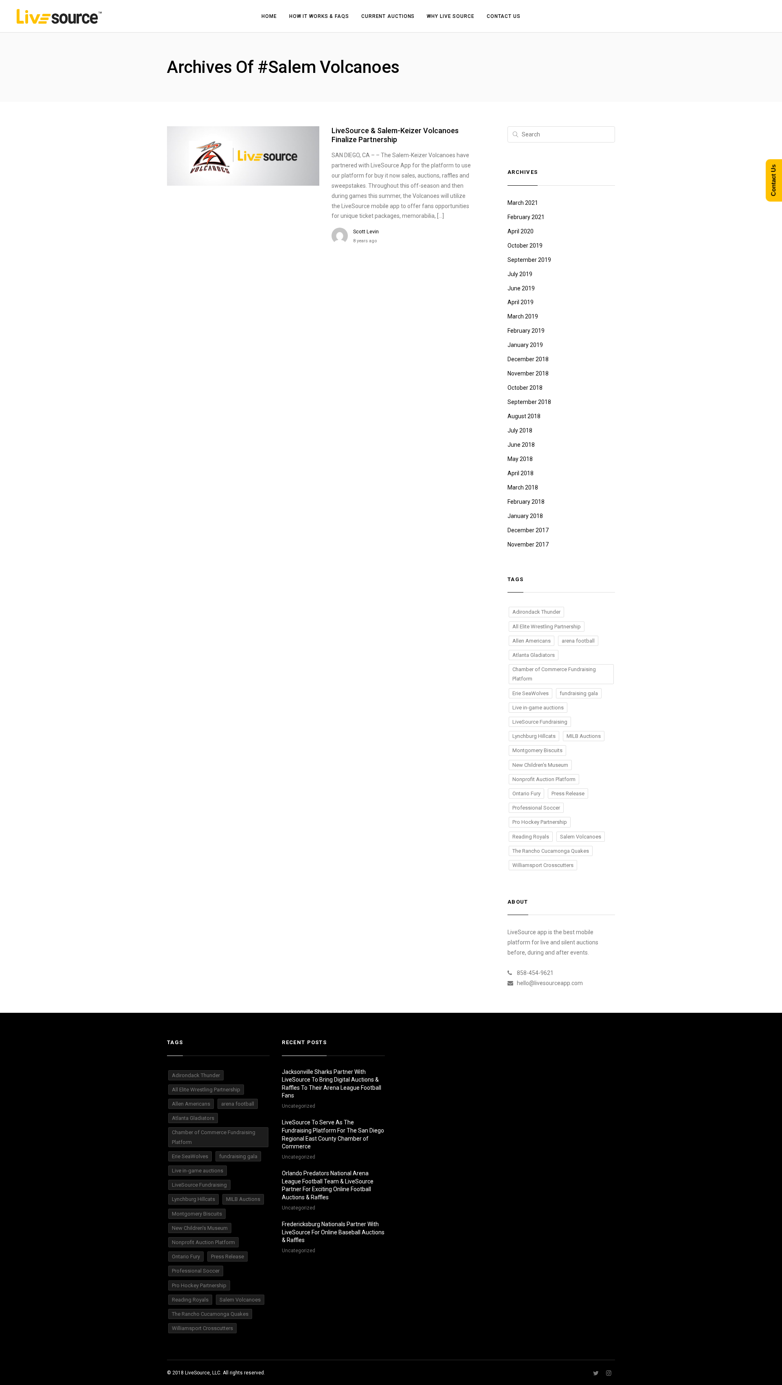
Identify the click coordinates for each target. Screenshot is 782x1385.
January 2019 (525, 345)
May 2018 (520, 459)
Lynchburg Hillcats (534, 736)
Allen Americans (531, 641)
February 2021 (526, 217)
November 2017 (528, 544)
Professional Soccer (536, 808)
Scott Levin (366, 231)
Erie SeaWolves (530, 693)
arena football (578, 641)
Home (269, 16)
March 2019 (522, 316)
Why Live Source (450, 16)
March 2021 (522, 203)
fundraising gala (579, 693)
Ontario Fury (526, 793)
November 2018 (528, 373)
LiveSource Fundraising (539, 722)
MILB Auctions (584, 736)
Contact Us (504, 16)
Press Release (567, 793)
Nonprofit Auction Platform (544, 779)
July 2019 (519, 274)
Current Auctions (388, 16)
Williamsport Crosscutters (542, 865)
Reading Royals (530, 837)
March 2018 (522, 487)
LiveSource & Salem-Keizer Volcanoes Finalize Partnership (395, 135)
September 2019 (529, 260)
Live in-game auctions (538, 708)
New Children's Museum (540, 765)
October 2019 (525, 245)
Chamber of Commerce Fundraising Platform (554, 674)
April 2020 (520, 231)
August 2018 (523, 416)
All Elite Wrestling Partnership (546, 626)
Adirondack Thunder (536, 612)
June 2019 (521, 288)
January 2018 (525, 516)
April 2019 (520, 302)
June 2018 (521, 444)
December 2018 (528, 359)
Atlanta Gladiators (533, 655)
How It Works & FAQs (319, 16)
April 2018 (520, 473)
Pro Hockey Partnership (539, 822)
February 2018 (526, 501)
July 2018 (519, 430)
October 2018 (525, 387)
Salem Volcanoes (580, 837)
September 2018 (529, 402)
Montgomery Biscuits (537, 750)
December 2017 (528, 530)
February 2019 (526, 330)
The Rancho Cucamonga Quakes (550, 851)
